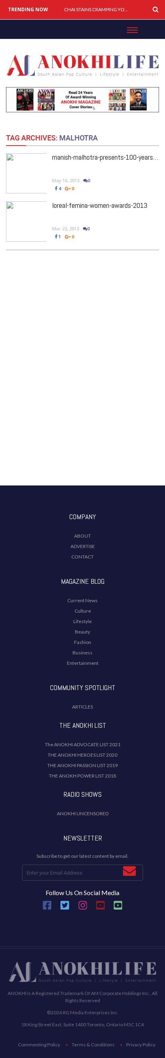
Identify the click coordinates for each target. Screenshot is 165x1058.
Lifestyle (82, 621)
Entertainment (83, 663)
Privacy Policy (140, 1045)
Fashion (82, 642)
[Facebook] (47, 909)
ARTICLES (82, 707)
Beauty (82, 632)
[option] (97, 9)
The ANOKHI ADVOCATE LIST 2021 (83, 744)
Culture (82, 611)
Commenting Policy (39, 1045)
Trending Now (28, 9)
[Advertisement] (82, 389)
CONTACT (82, 557)
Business (82, 653)
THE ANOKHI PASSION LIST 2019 (82, 765)
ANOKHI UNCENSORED (83, 813)
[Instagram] (82, 909)
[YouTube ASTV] (118, 909)
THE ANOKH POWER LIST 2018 (82, 776)
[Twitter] (64, 909)
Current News (82, 600)
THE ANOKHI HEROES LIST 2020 (82, 755)
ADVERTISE (82, 546)
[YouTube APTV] (101, 909)
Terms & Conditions (93, 1045)
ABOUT (82, 536)
